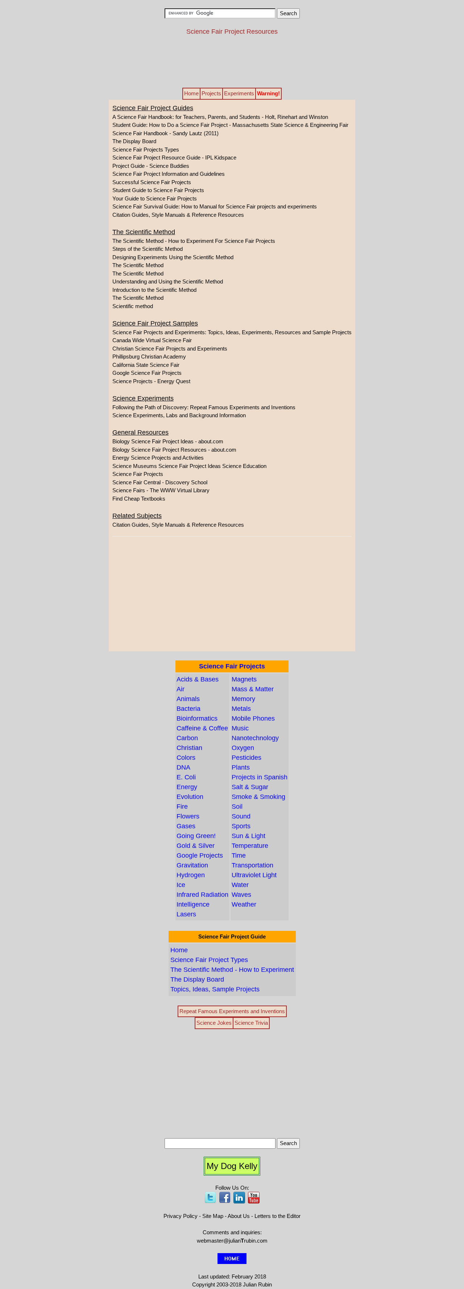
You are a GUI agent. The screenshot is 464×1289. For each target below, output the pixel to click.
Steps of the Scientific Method (147, 249)
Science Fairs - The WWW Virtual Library (161, 490)
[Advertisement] (232, 61)
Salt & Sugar (250, 787)
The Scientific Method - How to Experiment (232, 969)
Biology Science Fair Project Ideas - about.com (167, 441)
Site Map (212, 1216)
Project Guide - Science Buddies (150, 166)
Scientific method (132, 306)
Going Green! (196, 836)
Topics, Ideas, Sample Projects (215, 989)
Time (239, 855)
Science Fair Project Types (209, 959)
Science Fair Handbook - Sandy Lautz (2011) (165, 133)
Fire (182, 806)
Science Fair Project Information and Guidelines (168, 174)
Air (181, 689)
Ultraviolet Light (254, 875)
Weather (244, 904)
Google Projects (200, 855)
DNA (183, 767)
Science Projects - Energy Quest (151, 381)
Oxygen (243, 747)
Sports (241, 826)
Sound (241, 816)
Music (240, 728)
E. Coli (186, 777)
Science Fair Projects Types (145, 149)
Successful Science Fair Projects (151, 182)
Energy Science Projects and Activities (158, 458)
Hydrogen (191, 875)
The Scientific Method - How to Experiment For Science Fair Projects (193, 241)
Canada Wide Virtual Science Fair (152, 340)
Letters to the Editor (277, 1216)
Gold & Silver (196, 845)
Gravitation (192, 865)
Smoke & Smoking (258, 796)
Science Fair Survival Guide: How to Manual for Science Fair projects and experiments (214, 206)
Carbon (187, 738)
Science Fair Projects (137, 474)
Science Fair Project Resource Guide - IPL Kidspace (174, 157)
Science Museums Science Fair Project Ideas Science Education (189, 466)
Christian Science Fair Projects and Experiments (169, 348)
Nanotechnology (255, 738)
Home (179, 950)
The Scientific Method (137, 265)
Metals (241, 708)
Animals (188, 698)
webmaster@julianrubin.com (232, 1241)
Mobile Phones (253, 718)
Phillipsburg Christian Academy (149, 356)
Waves (241, 894)
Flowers (188, 816)
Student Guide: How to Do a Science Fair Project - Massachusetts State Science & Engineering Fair (230, 125)
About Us (239, 1216)
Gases (186, 826)
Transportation (252, 865)
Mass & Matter (253, 689)
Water (240, 884)
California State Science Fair (145, 365)
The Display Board (134, 141)
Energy (187, 787)
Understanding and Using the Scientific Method (167, 281)
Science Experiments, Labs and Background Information (179, 415)
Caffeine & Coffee (202, 728)
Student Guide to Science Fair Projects (158, 190)
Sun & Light (248, 836)
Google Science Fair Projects (147, 373)
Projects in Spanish (259, 777)
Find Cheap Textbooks (138, 499)
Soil (237, 806)
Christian (189, 747)
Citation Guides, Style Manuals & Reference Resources (178, 215)
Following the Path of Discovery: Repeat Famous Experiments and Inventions (203, 407)
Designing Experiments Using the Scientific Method (172, 257)
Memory (243, 698)
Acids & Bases (198, 679)
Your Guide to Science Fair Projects (154, 198)
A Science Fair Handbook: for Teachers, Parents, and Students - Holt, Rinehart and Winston (220, 117)
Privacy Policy (180, 1216)
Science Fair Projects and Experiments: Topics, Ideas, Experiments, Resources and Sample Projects (232, 332)
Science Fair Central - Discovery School (159, 482)
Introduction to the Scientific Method (154, 290)
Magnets (244, 679)
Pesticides (246, 757)
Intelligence (193, 904)
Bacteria (188, 708)
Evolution (190, 796)
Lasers (186, 914)
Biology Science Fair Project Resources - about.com (174, 450)
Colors (186, 757)
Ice (181, 884)
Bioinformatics (197, 718)
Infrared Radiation (202, 894)
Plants (241, 767)
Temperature (250, 845)
